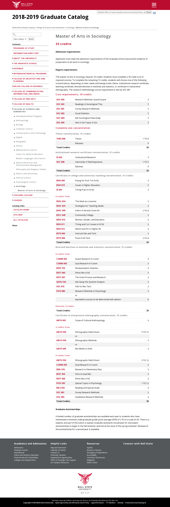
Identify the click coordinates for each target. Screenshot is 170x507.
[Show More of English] (14, 137)
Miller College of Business (28, 86)
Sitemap (120, 503)
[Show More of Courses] (12, 200)
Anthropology (22, 120)
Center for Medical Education (29, 154)
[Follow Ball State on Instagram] (142, 448)
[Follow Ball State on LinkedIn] (125, 454)
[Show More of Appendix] (12, 68)
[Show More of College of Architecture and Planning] (12, 78)
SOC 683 (60, 397)
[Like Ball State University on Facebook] (125, 448)
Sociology (70, 27)
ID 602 (59, 157)
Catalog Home (21, 209)
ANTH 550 (61, 332)
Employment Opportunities (61, 457)
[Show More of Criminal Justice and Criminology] (14, 133)
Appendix (18, 68)
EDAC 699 (60, 210)
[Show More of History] (14, 146)
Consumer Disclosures (96, 457)
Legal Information (97, 503)
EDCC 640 (60, 215)
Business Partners (94, 450)
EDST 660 (60, 272)
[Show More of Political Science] (14, 178)
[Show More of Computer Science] (14, 129)
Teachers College (23, 195)
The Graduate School (25, 63)
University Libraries (58, 455)
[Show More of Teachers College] (12, 195)
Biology (19, 124)
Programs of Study (23, 48)
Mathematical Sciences (26, 150)
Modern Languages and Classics (31, 158)
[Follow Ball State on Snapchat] (131, 454)
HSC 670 (60, 286)
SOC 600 (60, 99)
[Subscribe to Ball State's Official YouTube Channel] (136, 448)
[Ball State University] (85, 483)
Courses (17, 200)
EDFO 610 (60, 219)
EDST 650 (60, 374)
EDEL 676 (60, 369)
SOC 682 (60, 113)
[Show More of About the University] (12, 58)
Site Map (18, 215)
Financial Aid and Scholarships (26, 457)
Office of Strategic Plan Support (63, 460)
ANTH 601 (61, 320)
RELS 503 (60, 387)
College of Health (23, 104)
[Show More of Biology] (14, 125)
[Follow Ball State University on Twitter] (131, 448)
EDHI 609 (60, 180)
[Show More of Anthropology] (14, 120)
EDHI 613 (60, 228)
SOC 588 (60, 162)
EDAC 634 (60, 201)
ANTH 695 (61, 348)
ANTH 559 (61, 340)
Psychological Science (26, 182)
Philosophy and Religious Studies (31, 169)
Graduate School (21, 450)
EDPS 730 (60, 268)
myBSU (90, 447)
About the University (25, 58)
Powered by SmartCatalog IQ (135, 503)
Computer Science (24, 129)
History (19, 146)
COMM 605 (61, 263)
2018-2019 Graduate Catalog (23, 27)
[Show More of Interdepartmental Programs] (12, 73)
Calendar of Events (58, 450)
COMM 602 (61, 259)
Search (31, 39)
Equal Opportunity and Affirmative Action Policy (72, 503)
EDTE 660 (60, 233)
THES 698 (60, 138)
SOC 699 (60, 122)
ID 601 (59, 189)
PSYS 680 (60, 291)
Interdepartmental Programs (30, 73)
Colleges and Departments (25, 460)
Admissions (18, 447)
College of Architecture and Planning (29, 79)
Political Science (23, 178)
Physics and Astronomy (26, 173)
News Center (92, 462)
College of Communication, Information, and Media (28, 92)
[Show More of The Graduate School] (12, 63)
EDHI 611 (60, 224)
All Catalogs (20, 220)
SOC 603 (60, 104)
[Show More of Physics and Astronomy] (14, 173)
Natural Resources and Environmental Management (29, 163)
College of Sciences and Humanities (50, 27)
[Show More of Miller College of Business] (12, 86)
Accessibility (91, 455)
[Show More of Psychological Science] (14, 182)
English (19, 137)
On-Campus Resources (60, 462)
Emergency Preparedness (97, 452)
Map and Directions (58, 447)
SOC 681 (60, 108)
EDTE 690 (60, 238)
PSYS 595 (60, 383)
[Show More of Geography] (14, 141)
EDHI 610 (60, 185)
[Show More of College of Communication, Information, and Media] (12, 91)
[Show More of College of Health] (12, 103)
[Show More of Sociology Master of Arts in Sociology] (14, 186)
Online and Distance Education (26, 455)
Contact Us (55, 452)
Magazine (91, 460)
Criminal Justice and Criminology (31, 133)
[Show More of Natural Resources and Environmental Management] (14, 163)
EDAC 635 (60, 206)
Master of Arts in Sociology (32, 190)
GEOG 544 (61, 282)
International (19, 452)
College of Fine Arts (24, 99)
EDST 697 (60, 277)
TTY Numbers (110, 503)
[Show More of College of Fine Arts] (12, 98)
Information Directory (26, 53)
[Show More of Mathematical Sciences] (14, 150)
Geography (21, 141)
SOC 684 (60, 118)
